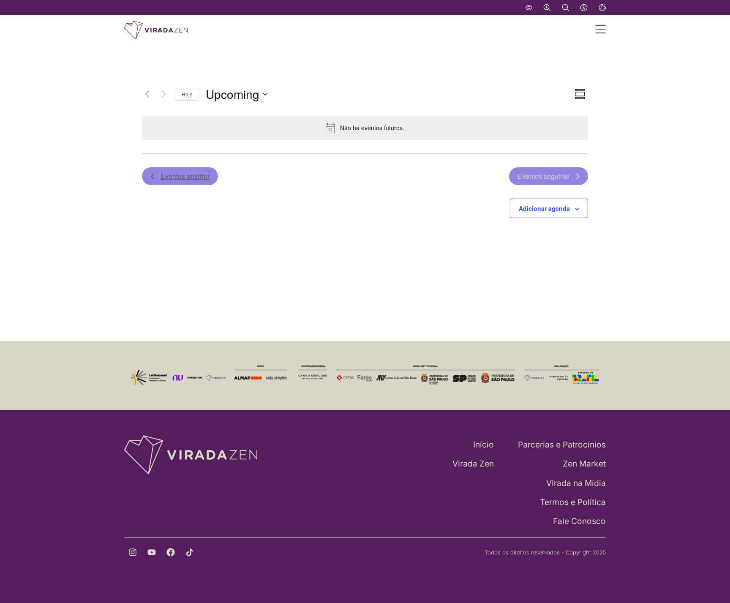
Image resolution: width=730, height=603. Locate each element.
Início (483, 444)
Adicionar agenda (544, 208)
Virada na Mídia (576, 483)
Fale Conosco (579, 521)
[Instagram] (132, 552)
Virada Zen (473, 463)
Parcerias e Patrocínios (562, 444)
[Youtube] (151, 552)
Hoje (187, 94)
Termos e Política (573, 502)
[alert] (365, 128)
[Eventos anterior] (147, 94)
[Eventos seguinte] (163, 94)
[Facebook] (170, 552)
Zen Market (584, 463)
